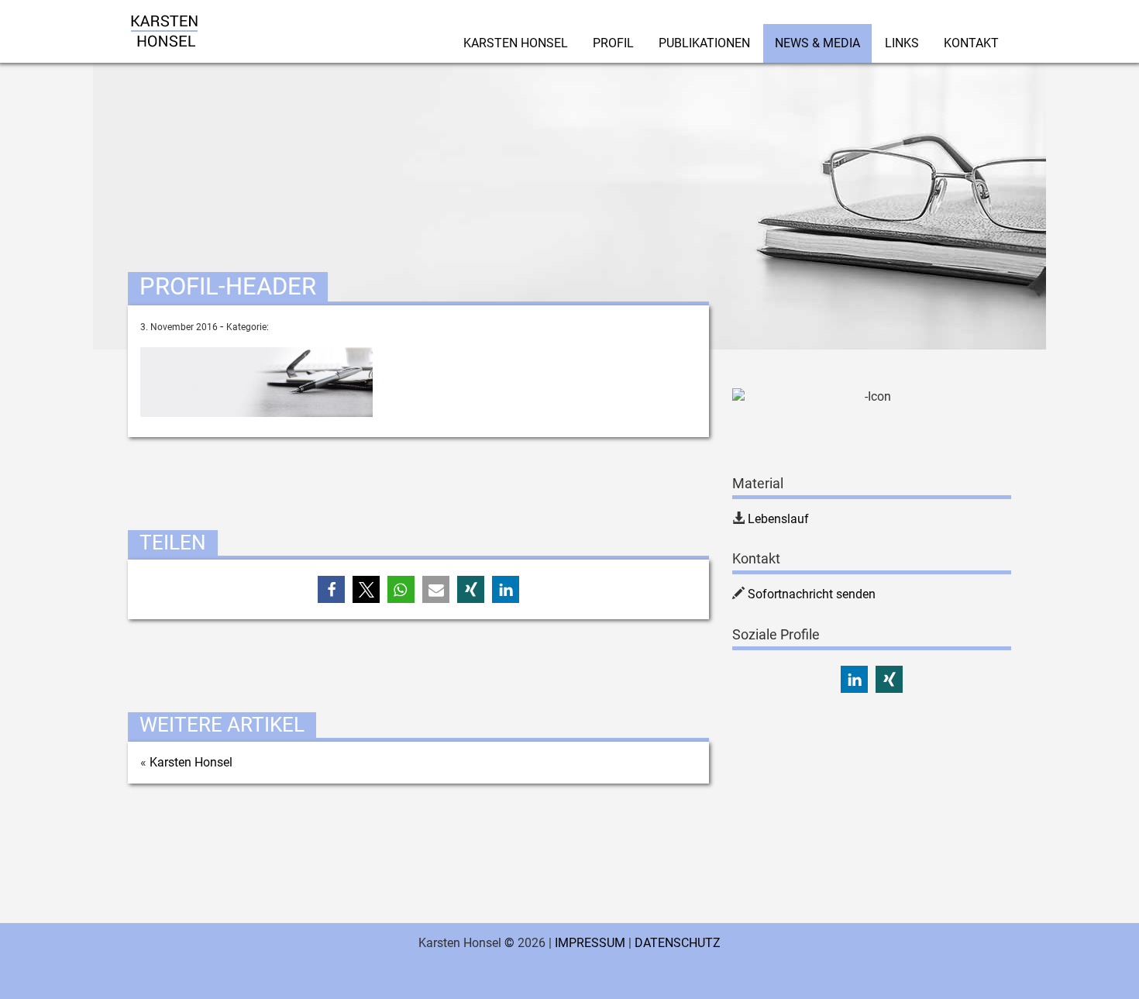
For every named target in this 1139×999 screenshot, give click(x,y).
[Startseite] (164, 19)
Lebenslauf (778, 519)
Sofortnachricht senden (812, 594)
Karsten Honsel (515, 43)
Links (902, 43)
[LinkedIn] (854, 679)
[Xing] (889, 679)
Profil (613, 43)
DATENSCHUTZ (678, 942)
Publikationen (704, 43)
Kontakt (971, 43)
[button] (331, 589)
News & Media (817, 43)
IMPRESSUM (590, 942)
